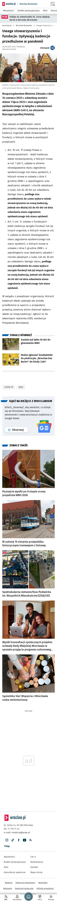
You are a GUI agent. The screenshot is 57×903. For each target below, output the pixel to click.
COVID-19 (8, 387)
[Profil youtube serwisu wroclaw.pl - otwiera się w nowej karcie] (24, 840)
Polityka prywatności (45, 888)
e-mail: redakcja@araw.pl (17, 832)
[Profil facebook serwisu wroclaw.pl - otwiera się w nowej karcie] (18, 840)
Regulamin (7, 888)
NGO (21, 387)
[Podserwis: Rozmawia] (27, 4)
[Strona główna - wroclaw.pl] (9, 4)
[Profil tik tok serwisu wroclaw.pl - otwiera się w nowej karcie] (12, 840)
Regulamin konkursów (24, 888)
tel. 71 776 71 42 (11, 828)
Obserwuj (20, 429)
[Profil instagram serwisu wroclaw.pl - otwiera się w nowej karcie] (6, 840)
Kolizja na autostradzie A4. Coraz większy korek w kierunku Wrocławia (30, 18)
